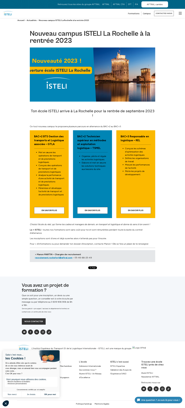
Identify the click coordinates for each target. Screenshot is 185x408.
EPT (130, 4)
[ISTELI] (8, 13)
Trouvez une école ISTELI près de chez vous (152, 364)
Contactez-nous (164, 13)
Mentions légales (102, 404)
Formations (133, 13)
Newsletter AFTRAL (150, 377)
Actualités (32, 20)
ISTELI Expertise (117, 366)
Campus (147, 13)
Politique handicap (84, 404)
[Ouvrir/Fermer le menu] (180, 13)
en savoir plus (49, 210)
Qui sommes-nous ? (87, 370)
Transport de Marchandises (60, 366)
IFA (136, 4)
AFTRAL (105, 4)
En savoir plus (135, 210)
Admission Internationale (90, 366)
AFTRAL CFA (119, 4)
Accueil (21, 20)
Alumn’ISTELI (147, 373)
